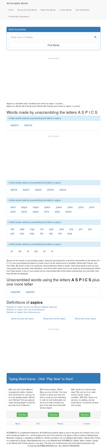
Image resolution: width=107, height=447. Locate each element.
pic (81, 229)
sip (51, 233)
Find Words (54, 45)
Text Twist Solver (83, 10)
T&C (38, 423)
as (19, 251)
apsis (14, 189)
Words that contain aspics (85, 318)
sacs (24, 211)
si (52, 251)
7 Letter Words (65, 10)
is (28, 251)
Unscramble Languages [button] (18, 16)
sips (57, 211)
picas (50, 189)
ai (12, 251)
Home (10, 10)
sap (32, 233)
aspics (15, 125)
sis (60, 233)
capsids (15, 292)
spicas (28, 125)
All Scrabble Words (17, 3)
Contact (87, 423)
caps (36, 207)
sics (46, 211)
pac (51, 229)
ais (12, 229)
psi (12, 233)
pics (91, 207)
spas (69, 211)
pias (70, 207)
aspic (26, 189)
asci (13, 207)
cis (42, 229)
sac (22, 233)
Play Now (22, 414)
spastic (30, 292)
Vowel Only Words (47, 10)
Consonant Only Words (27, 10)
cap (32, 229)
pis (90, 229)
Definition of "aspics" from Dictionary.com (23, 312)
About (17, 423)
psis (13, 211)
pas (61, 229)
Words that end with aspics (54, 318)
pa (36, 251)
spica (63, 189)
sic (41, 233)
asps (24, 207)
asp (22, 229)
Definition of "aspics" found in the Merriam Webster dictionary (32, 307)
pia (71, 229)
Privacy (60, 423)
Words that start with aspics (22, 318)
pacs (47, 207)
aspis (38, 189)
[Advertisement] (54, 79)
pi (44, 251)
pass (59, 207)
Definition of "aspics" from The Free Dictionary (26, 309)
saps (36, 211)
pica (81, 207)
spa (69, 233)
